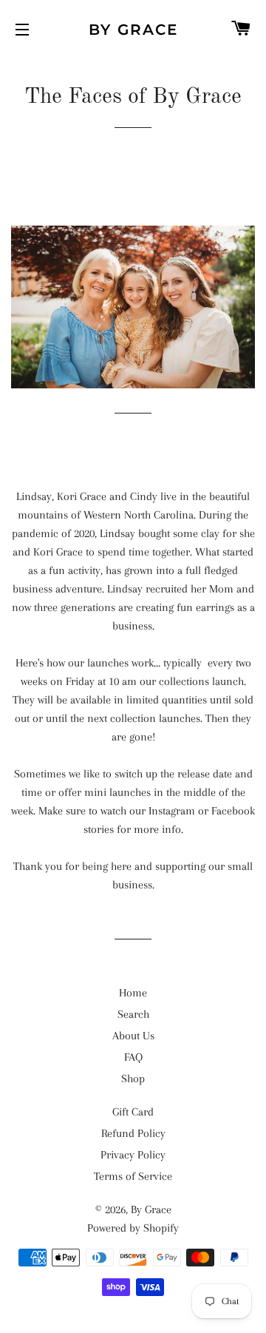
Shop (133, 1078)
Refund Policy (133, 1133)
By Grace (133, 29)
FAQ (133, 1057)
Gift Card (133, 1111)
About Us (133, 1035)
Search (133, 1014)
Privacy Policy (133, 1154)
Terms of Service (133, 1176)
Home (133, 992)
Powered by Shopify (133, 1228)
